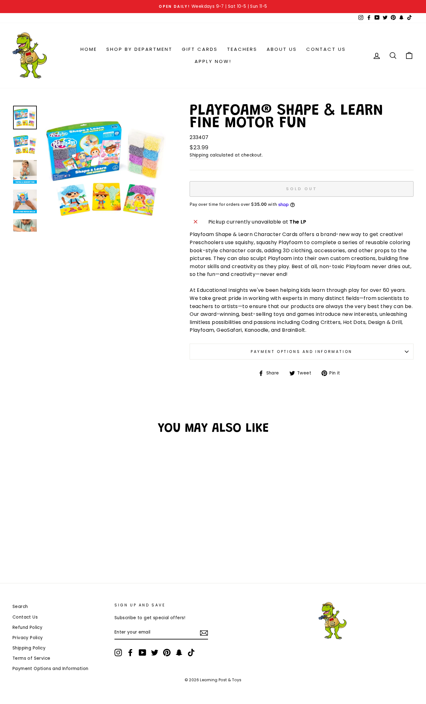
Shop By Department (139, 49)
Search (20, 607)
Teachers (242, 49)
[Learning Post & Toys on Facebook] (130, 652)
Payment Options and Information (301, 351)
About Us (282, 49)
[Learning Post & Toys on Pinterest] (167, 652)
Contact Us (326, 49)
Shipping (199, 155)
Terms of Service (31, 658)
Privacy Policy (27, 638)
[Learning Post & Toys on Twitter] (154, 652)
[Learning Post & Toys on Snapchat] (179, 652)
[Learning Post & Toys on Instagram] (118, 652)
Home (88, 49)
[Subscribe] (204, 633)
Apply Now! (213, 61)
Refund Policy (27, 627)
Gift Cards (200, 49)
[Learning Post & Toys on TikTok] (191, 652)
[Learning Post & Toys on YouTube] (142, 652)
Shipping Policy (29, 648)
